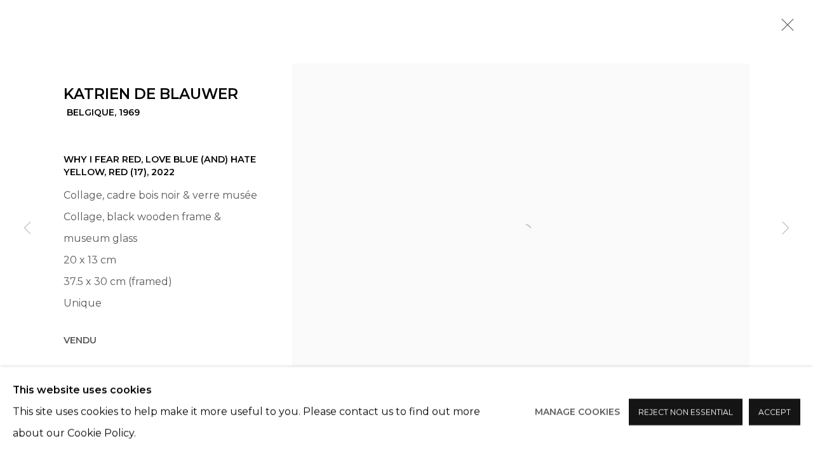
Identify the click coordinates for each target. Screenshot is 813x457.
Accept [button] (774, 412)
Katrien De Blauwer (151, 94)
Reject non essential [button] (685, 412)
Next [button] (785, 228)
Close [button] (784, 28)
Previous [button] (27, 228)
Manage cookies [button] (577, 412)
